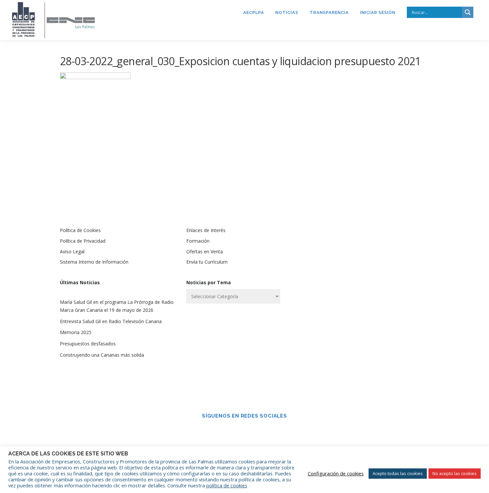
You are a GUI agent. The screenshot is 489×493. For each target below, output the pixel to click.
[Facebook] (235, 430)
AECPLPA (253, 12)
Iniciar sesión (378, 12)
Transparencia (329, 12)
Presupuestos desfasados (88, 343)
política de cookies (226, 485)
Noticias (286, 12)
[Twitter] (254, 430)
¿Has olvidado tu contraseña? (371, 361)
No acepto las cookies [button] (454, 473)
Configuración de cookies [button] (336, 473)
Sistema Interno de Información (94, 262)
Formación (198, 241)
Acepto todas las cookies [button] (398, 473)
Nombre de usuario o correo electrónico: (359, 248)
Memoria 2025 (75, 332)
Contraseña (339, 283)
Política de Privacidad (82, 241)
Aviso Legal (72, 251)
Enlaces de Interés (206, 230)
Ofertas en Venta (204, 251)
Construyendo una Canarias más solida (102, 355)
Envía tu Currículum (207, 262)
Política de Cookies (80, 230)
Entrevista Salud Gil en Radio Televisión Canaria (111, 321)
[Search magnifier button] (467, 12)
